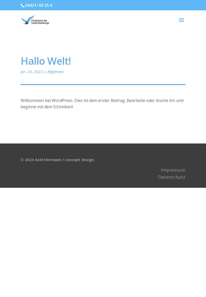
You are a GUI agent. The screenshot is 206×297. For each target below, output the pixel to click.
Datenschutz (171, 177)
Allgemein (55, 71)
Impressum (173, 170)
